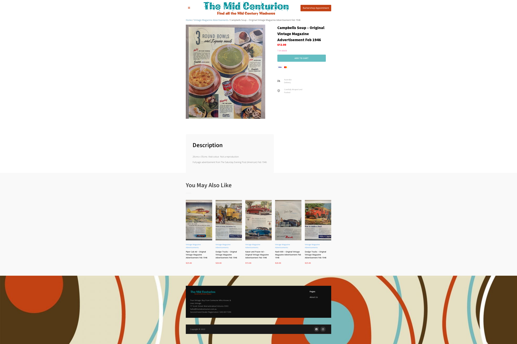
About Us (314, 297)
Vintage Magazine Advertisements (211, 20)
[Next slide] (329, 234)
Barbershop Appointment (316, 7)
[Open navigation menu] (189, 8)
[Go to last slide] (188, 234)
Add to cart (302, 58)
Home (189, 20)
